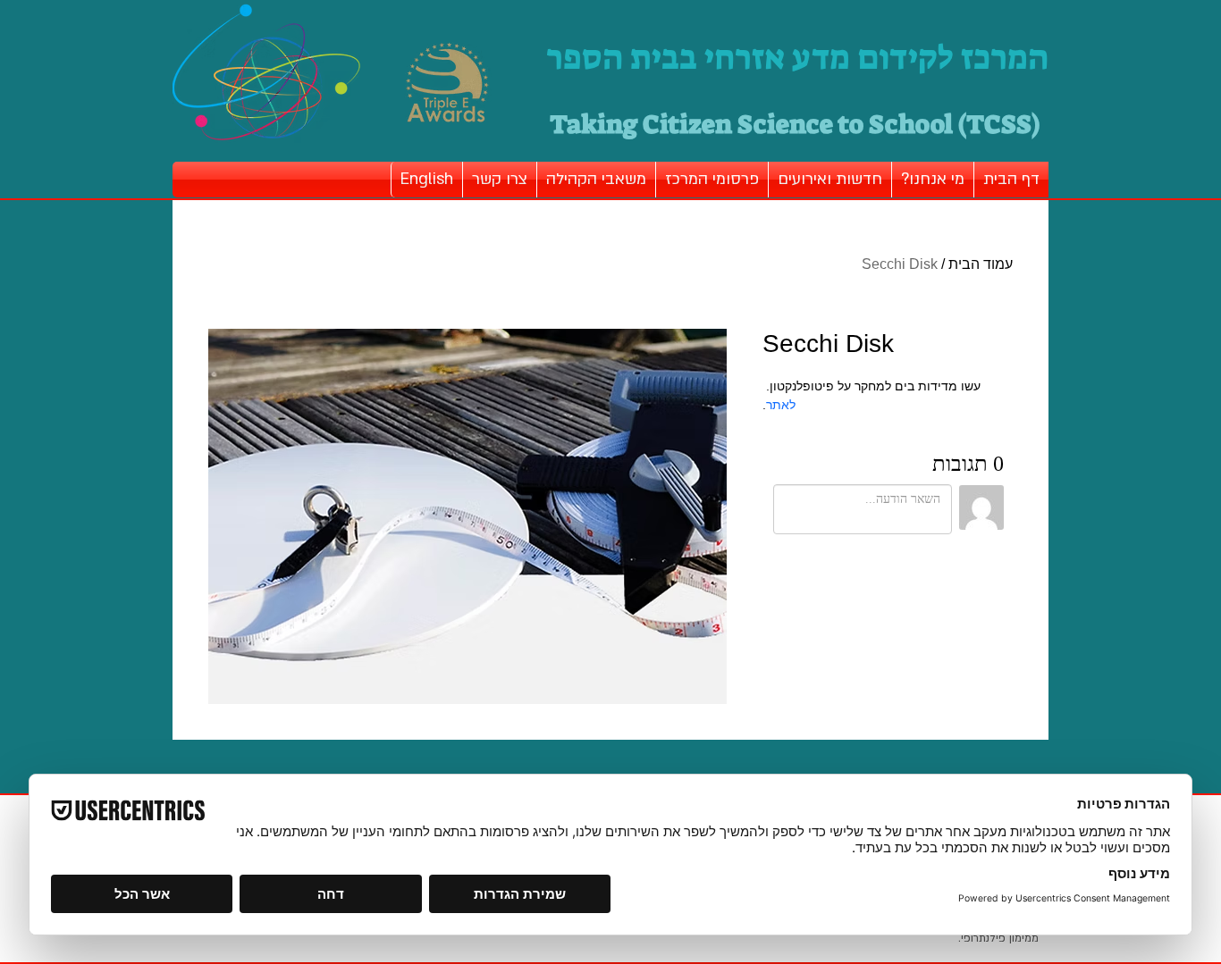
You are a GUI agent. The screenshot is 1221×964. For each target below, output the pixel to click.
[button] (932, 179)
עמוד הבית (980, 264)
